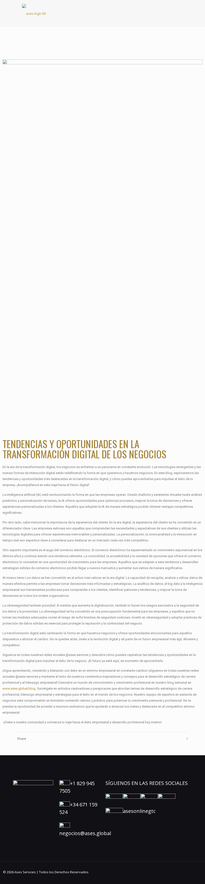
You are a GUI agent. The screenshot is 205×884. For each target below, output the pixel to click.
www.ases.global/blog (19, 688)
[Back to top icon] (181, 874)
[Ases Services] (34, 13)
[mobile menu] (180, 13)
